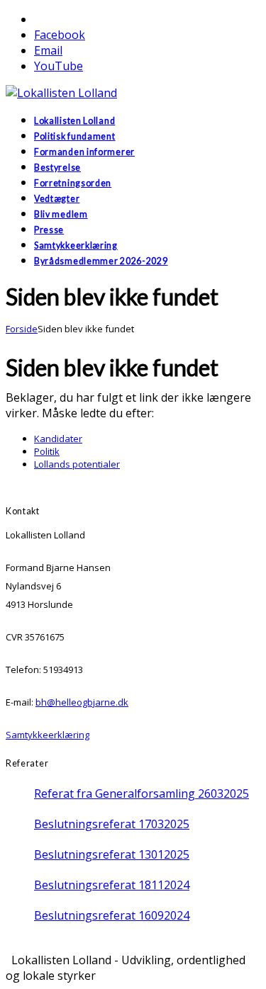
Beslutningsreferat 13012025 (111, 854)
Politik (47, 451)
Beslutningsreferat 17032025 (111, 824)
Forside (22, 328)
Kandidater (58, 438)
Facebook (59, 35)
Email (48, 50)
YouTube (58, 66)
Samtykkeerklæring (47, 734)
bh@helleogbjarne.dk (81, 702)
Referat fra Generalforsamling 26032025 (141, 793)
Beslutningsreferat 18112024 (111, 885)
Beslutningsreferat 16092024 (111, 915)
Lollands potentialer (77, 464)
